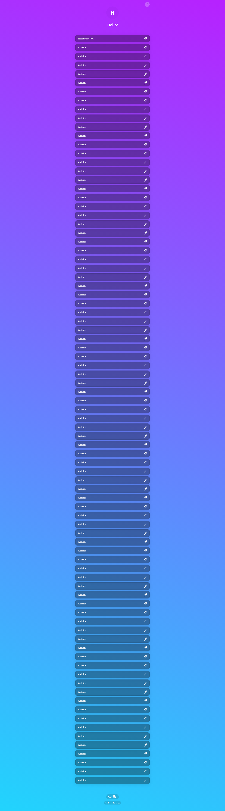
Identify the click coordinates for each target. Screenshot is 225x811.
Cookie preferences (112, 803)
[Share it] (147, 4)
